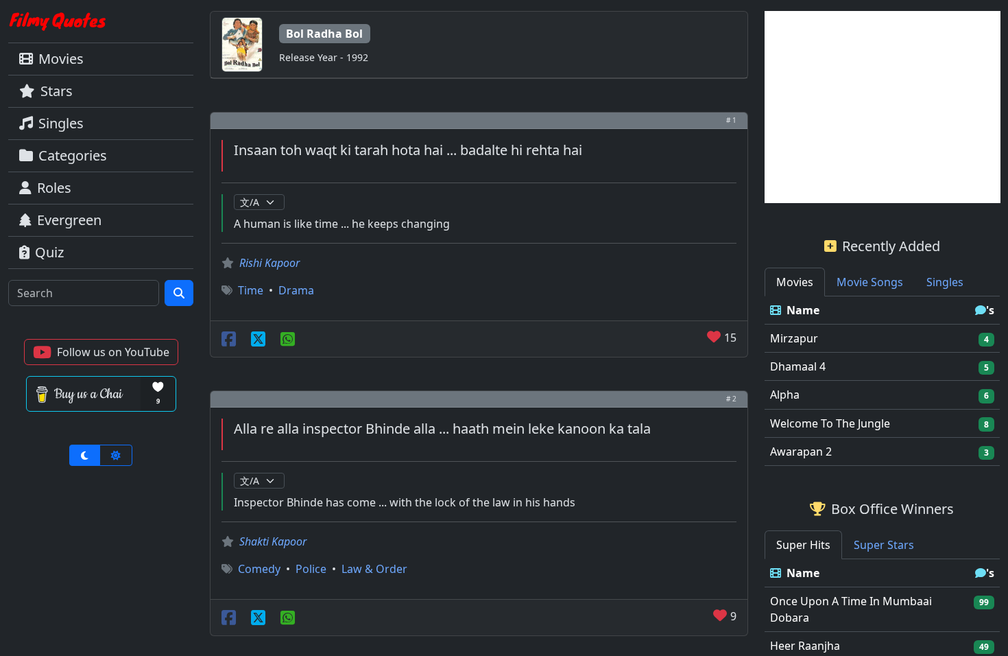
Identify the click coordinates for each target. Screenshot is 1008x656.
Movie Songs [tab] (870, 282)
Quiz (49, 252)
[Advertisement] (882, 107)
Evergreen (69, 220)
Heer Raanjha (805, 645)
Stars (56, 91)
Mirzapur (794, 338)
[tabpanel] (882, 381)
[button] (101, 352)
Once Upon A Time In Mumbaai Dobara (851, 609)
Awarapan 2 (801, 451)
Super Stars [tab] (884, 544)
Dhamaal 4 (798, 366)
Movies (61, 58)
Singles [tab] (944, 282)
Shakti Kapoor (273, 541)
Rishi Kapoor (269, 262)
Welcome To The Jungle (830, 423)
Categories (72, 155)
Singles (61, 123)
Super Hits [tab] (803, 544)
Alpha (785, 394)
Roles (54, 187)
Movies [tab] (794, 282)
